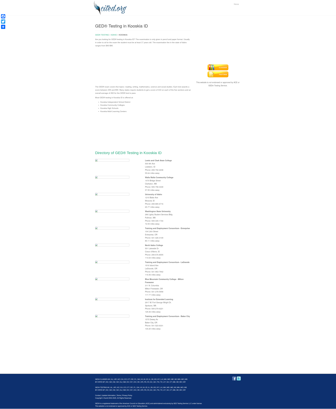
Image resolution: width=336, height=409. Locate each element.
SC (151, 382)
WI (177, 382)
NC (107, 382)
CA (122, 379)
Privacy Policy (127, 395)
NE (114, 382)
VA (168, 382)
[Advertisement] (143, 65)
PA (145, 382)
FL (135, 379)
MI (176, 379)
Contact (98, 395)
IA (144, 379)
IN (152, 379)
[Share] (3, 26)
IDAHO (114, 35)
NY (131, 382)
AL (112, 379)
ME (172, 379)
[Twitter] (3, 21)
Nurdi (106, 398)
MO (182, 379)
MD (169, 379)
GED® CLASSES (101, 379)
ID (147, 379)
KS (155, 379)
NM (124, 382)
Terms (119, 395)
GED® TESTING (102, 35)
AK (109, 379)
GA (139, 379)
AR (115, 379)
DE (132, 379)
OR (142, 382)
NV (128, 382)
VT (171, 382)
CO (125, 379)
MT (104, 382)
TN (158, 382)
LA (162, 379)
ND (111, 382)
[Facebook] (3, 16)
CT (129, 379)
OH (135, 382)
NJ (121, 382)
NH (118, 382)
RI (148, 382)
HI (142, 379)
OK (138, 382)
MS (186, 379)
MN (179, 379)
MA (165, 379)
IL (149, 379)
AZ (119, 379)
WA (174, 382)
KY (159, 379)
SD (155, 382)
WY (184, 382)
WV (181, 382)
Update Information (109, 395)
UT (164, 382)
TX (161, 382)
